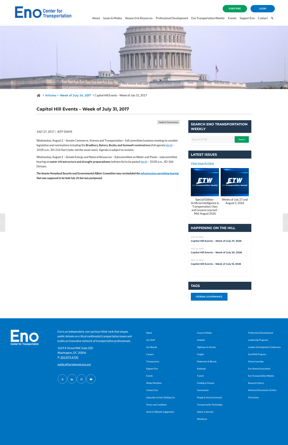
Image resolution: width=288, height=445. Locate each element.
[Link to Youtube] (91, 378)
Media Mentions (154, 383)
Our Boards (151, 347)
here (169, 145)
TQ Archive (253, 397)
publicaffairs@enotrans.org (74, 364)
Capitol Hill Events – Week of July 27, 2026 (216, 240)
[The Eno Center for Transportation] (38, 95)
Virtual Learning (255, 361)
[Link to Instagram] (81, 378)
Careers (150, 354)
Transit (200, 375)
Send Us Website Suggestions (160, 411)
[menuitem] (235, 8)
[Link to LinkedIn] (71, 378)
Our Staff (150, 340)
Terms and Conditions (156, 404)
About (149, 332)
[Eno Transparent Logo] (25, 337)
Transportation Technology (209, 404)
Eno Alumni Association (259, 368)
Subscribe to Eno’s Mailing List (160, 397)
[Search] (272, 18)
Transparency (152, 361)
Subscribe (235, 8)
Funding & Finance (205, 383)
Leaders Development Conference (264, 347)
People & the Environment (209, 397)
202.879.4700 (69, 357)
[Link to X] (62, 378)
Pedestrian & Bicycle (206, 361)
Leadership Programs (258, 340)
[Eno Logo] (43, 12)
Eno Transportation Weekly (261, 375)
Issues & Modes (204, 332)
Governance (203, 390)
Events (149, 375)
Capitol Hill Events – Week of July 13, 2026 (216, 263)
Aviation (201, 340)
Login (262, 8)
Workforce (202, 419)
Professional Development (260, 332)
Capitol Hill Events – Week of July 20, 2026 (216, 252)
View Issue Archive (202, 163)
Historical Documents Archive (262, 390)
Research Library (256, 383)
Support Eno (152, 368)
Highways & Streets (206, 347)
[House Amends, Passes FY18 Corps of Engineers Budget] (2, 222)
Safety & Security (205, 411)
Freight (200, 354)
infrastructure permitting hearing (159, 173)
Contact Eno (152, 390)
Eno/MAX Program (257, 354)
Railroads (201, 368)
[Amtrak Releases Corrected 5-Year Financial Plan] (285, 222)
